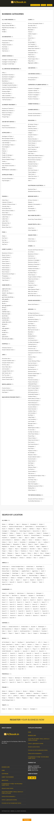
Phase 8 (13, 649)
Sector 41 (37, 611)
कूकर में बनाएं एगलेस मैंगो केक (8, 297)
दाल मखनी (5, 309)
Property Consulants (7, 44)
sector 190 (22, 669)
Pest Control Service (33, 444)
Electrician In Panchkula (34, 264)
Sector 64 (13, 653)
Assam (4, 528)
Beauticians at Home (7, 253)
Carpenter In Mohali (33, 90)
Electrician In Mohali (33, 262)
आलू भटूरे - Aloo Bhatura (8, 293)
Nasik (17, 548)
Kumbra (18, 644)
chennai (22, 557)
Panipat (5, 551)
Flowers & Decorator (33, 382)
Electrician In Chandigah (34, 260)
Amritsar (5, 526)
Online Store (33, 235)
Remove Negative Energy (8, 159)
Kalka (4, 631)
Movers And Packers (33, 304)
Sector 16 (37, 602)
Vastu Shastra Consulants (9, 165)
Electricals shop (32, 189)
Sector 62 (42, 651)
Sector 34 (28, 609)
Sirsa (42, 553)
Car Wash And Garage (34, 342)
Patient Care (31, 54)
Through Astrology (7, 114)
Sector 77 (21, 657)
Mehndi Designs (6, 269)
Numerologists (6, 146)
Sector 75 (5, 657)
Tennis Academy (6, 278)
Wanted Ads (49, 5)
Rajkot (4, 553)
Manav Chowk (16, 575)
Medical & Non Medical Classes (36, 155)
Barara (14, 568)
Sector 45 (21, 613)
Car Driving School (34, 74)
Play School (31, 283)
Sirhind (44, 697)
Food (4, 232)
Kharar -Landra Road (8, 644)
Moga (20, 546)
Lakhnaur (30, 644)
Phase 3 (5, 646)
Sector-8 (33, 580)
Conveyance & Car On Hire (35, 352)
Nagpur (5, 548)
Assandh (34, 626)
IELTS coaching (32, 149)
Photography (5, 276)
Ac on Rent (31, 252)
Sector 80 (46, 657)
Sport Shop (31, 465)
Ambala (42, 524)
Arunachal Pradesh (41, 526)
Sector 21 (28, 604)
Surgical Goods (32, 210)
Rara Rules (5, 46)
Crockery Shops (32, 357)
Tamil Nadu (10, 555)
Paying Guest (6, 42)
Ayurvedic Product (7, 23)
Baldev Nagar (6, 568)
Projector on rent (33, 285)
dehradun (29, 557)
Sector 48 (46, 613)
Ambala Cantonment (14, 626)
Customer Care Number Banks (10, 87)
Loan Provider (32, 421)
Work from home (33, 293)
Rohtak (24, 633)
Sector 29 (43, 606)
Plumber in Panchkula (34, 99)
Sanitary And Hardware (8, 390)
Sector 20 (20, 604)
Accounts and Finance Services (36, 249)
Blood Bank (31, 29)
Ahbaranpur (25, 524)
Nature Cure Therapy (7, 112)
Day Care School (32, 363)
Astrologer (7, 132)
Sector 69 (5, 655)
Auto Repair (31, 323)
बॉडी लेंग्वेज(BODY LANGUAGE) (9, 169)
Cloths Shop (5, 200)
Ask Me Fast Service (9, 121)
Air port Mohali (6, 642)
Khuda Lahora (31, 593)
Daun (14, 642)
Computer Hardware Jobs (8, 360)
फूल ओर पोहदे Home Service (35, 295)
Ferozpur (19, 533)
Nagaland (45, 546)
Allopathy (31, 202)
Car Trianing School (33, 77)
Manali (30, 544)
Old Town (29, 577)
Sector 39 (21, 611)
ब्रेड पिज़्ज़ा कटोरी (6, 318)
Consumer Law (32, 258)
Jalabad (33, 537)
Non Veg (5, 240)
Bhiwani (17, 629)
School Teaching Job (7, 377)
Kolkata (5, 542)
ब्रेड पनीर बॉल (5, 316)
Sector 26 (20, 606)
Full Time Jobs (6, 364)
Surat (4, 555)
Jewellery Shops (32, 411)
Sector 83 (21, 660)
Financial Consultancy (34, 379)
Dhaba (4, 236)
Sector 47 (38, 613)
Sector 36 (44, 609)
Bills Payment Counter (34, 329)
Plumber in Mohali (33, 96)
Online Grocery (32, 241)
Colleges (31, 132)
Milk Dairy (31, 425)
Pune (31, 551)
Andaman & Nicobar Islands (16, 526)
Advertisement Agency (34, 319)
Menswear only (6, 223)
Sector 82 (13, 660)
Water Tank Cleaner (33, 291)
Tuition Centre (32, 174)
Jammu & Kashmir (7, 540)
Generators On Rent (33, 390)
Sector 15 (28, 602)
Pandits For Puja (6, 157)
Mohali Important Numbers (9, 97)
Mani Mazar (15, 595)
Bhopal (39, 528)
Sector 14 (20, 602)
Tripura (26, 555)
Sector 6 (19, 600)
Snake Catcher (32, 461)
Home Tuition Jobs (7, 367)
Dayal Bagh (21, 568)
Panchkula (45, 631)
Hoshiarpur (13, 693)
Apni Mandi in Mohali (7, 79)
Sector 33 (20, 609)
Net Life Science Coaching (35, 159)
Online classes (32, 274)
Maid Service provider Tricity (11, 397)
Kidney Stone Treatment (34, 48)
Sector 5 (12, 600)
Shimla (30, 553)
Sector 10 (47, 600)
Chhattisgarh (14, 531)
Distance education (33, 139)
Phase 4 (30, 646)
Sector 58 (18, 651)
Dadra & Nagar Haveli (25, 531)
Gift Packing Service (33, 392)
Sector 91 (38, 662)
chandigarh (33, 709)
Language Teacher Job (8, 371)
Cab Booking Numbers (8, 83)
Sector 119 (29, 664)
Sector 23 (44, 604)
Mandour (25, 575)
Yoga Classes (6, 280)
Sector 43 (5, 613)
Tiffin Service (6, 242)
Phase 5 (38, 646)
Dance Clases (6, 261)
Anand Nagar (40, 566)
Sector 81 (5, 660)
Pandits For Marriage (7, 155)
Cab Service (32, 68)
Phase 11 (36, 649)
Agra (18, 524)
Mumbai (32, 546)
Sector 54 (44, 615)
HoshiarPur (5, 537)
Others (4, 149)
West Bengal (14, 557)
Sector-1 (19, 580)
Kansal (11, 677)
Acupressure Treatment (8, 108)
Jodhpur (25, 540)
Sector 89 (21, 662)
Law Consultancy (33, 419)
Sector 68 (46, 653)
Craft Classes (6, 259)
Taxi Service (31, 469)
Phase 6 (45, 646)
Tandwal (35, 582)
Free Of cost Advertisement (9, 127)
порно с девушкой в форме (35, 743)
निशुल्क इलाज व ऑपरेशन (33, 63)
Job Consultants (32, 413)
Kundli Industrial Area (26, 631)
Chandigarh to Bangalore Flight (10, 59)
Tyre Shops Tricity (33, 479)
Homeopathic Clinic (33, 46)
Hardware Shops (32, 396)
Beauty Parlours (32, 327)
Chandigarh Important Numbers (10, 85)
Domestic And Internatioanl (35, 113)
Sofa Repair (5, 392)
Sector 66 (30, 653)
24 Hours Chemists (33, 200)
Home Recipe (7, 285)
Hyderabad (14, 537)
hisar (36, 557)
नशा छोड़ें (4, 31)
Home (29, 732)
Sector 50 (13, 615)
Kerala (45, 540)
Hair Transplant (32, 44)
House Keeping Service (34, 404)
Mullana (13, 577)
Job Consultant (6, 369)
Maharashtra (17, 544)
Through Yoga (6, 116)
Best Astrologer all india (8, 138)
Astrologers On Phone (8, 136)
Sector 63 (5, 653)
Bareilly (19, 528)
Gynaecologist (32, 42)
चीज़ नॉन (4, 303)
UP (31, 555)
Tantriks (4, 161)
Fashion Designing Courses (35, 141)
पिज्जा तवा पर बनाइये (6, 314)
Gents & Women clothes (8, 210)
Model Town (6, 577)
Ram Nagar (5, 580)
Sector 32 (13, 609)
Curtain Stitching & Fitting (34, 361)
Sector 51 (21, 615)
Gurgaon (5, 535)
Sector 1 (27, 597)
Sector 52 (28, 615)
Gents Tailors (6, 212)
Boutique (31, 334)
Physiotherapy (32, 56)
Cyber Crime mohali (7, 89)
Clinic (30, 36)
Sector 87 (5, 662)
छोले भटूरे (4, 307)
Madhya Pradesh (7, 544)
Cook (30, 354)
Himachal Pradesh (36, 535)
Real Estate (5, 49)
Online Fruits (31, 228)
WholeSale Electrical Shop (35, 191)
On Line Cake (32, 429)
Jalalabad (21, 693)
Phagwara (25, 697)
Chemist (30, 31)
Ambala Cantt (6, 566)
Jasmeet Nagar (6, 573)
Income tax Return (7, 93)
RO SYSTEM (32, 452)
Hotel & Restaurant (33, 402)
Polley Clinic (31, 61)
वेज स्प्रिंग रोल (5, 332)
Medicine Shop (32, 50)
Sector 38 (13, 611)
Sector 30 (5, 609)
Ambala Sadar (30, 566)
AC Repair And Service (34, 313)
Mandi (37, 544)
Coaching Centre (33, 130)
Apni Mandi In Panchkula (8, 74)
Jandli (43, 571)
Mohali (25, 546)
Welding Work (32, 488)
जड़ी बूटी (4, 29)
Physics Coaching (33, 166)
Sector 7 (26, 600)
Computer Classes (33, 134)
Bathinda (33, 528)
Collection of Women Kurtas (9, 204)
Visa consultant (32, 481)
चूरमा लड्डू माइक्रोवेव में (7, 305)
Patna (17, 551)
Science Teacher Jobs (8, 379)
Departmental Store (33, 365)
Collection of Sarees (7, 202)
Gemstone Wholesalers (8, 178)
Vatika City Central (7, 584)
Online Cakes (32, 239)
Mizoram (13, 546)
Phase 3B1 (13, 646)
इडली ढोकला (5, 295)
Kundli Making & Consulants (9, 140)
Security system (32, 459)
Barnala (25, 528)
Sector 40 (29, 611)
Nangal (11, 548)
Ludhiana (47, 542)
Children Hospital (32, 34)
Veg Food (5, 244)
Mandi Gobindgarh (32, 695)
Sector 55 (5, 617)
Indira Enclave (21, 593)
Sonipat (36, 633)
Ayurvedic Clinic (32, 25)
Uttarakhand (46, 555)
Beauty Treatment (33, 27)
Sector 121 (37, 664)
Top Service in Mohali (35, 495)
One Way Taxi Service (34, 432)
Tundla (41, 582)
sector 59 (5, 669)
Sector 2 (34, 597)
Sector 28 (35, 606)
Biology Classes (32, 126)
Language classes (33, 151)
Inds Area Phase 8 (31, 642)
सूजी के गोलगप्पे (5, 336)
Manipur (43, 544)
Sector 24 (5, 606)
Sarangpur (19, 597)
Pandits (4, 153)
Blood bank (31, 332)
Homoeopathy (32, 208)
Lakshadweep (33, 542)
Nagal (38, 546)
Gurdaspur (46, 533)
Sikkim (36, 553)
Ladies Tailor (5, 221)
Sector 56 (13, 617)
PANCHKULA (6, 674)
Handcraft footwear (7, 214)
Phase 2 (12, 597)
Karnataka (38, 540)
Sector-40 (13, 582)
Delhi (44, 531)
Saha (13, 580)
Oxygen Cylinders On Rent (35, 277)
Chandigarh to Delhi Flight (9, 64)
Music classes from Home (35, 157)
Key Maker (31, 415)
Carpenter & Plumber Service (38, 84)
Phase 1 (5, 597)
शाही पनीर (4, 334)
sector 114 (13, 669)
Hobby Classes (7, 249)
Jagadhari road (26, 571)
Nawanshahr (25, 548)
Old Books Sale (32, 162)
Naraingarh (21, 577)
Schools (30, 168)
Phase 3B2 (22, 646)
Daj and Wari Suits (7, 208)
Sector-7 (26, 580)
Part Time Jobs (6, 375)
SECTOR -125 (45, 649)
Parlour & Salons (32, 438)
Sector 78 (30, 657)
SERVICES (32, 309)
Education (32, 120)
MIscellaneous (7, 384)
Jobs (4, 354)
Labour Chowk (6, 595)
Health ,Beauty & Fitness (34, 398)
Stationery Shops (32, 467)
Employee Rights (6, 91)
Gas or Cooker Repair (34, 388)
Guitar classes (32, 145)
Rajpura (45, 577)
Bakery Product (32, 325)
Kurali (16, 542)
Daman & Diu (37, 531)
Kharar (46, 642)
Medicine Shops (33, 196)
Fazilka (12, 533)
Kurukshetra (24, 542)
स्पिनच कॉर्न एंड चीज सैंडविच (8, 339)
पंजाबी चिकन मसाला (6, 311)
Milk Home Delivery (34, 215)
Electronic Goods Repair (34, 373)
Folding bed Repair (33, 384)
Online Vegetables (33, 230)
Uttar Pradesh (38, 555)
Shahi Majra (6, 666)
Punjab (37, 551)
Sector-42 (20, 582)
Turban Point (31, 477)
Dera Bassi (21, 642)
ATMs (4, 72)
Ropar (17, 553)
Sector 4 (5, 600)
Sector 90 (30, 662)
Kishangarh (40, 593)
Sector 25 (13, 606)
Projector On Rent (33, 450)
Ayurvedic (31, 206)
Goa (25, 533)
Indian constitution (7, 95)
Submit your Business (35, 5)
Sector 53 (36, 615)
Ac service (31, 317)
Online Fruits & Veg (34, 224)
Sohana (14, 666)
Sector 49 (5, 615)
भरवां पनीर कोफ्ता (6, 320)
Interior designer (32, 270)
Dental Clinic (31, 38)
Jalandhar (40, 537)
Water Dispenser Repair (34, 289)
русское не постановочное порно (38, 750)
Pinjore (11, 633)
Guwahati (12, 535)
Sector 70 (13, 655)
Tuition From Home (33, 176)
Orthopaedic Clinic (33, 52)
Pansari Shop (32, 436)
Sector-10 (40, 580)
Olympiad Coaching (33, 164)
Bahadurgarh (42, 626)
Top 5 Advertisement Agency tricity (37, 475)
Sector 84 (30, 660)
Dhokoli (5, 593)
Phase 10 (28, 649)
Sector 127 (46, 664)
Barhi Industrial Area (7, 629)
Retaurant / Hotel (32, 454)
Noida (40, 548)
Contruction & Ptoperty (8, 40)
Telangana (18, 555)
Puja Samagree (6, 180)
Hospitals (6, 344)
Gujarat (39, 533)
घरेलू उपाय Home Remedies (9, 27)
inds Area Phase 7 (41, 666)
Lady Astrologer (6, 142)
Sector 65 (21, 653)
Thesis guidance (32, 172)
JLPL (40, 642)
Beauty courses (6, 255)
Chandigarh (5, 531)
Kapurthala (37, 693)
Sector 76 (13, 657)
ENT (30, 40)
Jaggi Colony (36, 571)
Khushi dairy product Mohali (35, 219)
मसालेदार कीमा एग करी (7, 322)
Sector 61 (34, 651)
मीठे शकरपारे (5, 324)
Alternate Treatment (9, 104)
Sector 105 (13, 664)
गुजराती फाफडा (5, 301)
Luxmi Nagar (31, 573)
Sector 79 (38, 657)
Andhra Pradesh (30, 526)
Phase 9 (20, 649)
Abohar (4, 524)
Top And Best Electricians (35, 501)
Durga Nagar (41, 568)
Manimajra (24, 595)
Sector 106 (21, 664)
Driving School (6, 125)
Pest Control (31, 442)
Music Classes (6, 271)
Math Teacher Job (7, 373)
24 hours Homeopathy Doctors (36, 23)
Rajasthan (44, 551)
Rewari (17, 633)
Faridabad (5, 533)
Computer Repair (32, 346)
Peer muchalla (40, 595)
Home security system (34, 400)
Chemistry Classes (33, 128)
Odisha (46, 548)
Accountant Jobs (6, 358)
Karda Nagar (16, 573)
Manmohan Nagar (34, 575)
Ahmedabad (34, 524)
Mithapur (44, 575)
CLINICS (31, 19)
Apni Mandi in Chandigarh (8, 76)
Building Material (32, 336)
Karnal (31, 540)
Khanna (44, 693)
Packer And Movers (34, 300)
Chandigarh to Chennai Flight (9, 61)
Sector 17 (45, 602)
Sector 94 (5, 664)
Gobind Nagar (16, 571)
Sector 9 (28, 582)
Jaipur (27, 537)
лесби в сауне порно (34, 747)
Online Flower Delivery (34, 434)
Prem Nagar (37, 577)
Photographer (32, 281)
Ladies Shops (6, 216)
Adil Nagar (12, 524)
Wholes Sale (5, 225)
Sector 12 (13, 602)
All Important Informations (11, 69)
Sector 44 (13, 613)
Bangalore (12, 528)
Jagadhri (45, 629)
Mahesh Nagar (6, 575)
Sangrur (24, 553)
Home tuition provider (34, 147)
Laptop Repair (32, 417)
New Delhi (33, 548)
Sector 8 (33, 600)
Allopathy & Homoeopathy (35, 204)
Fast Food (5, 238)
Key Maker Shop (32, 272)
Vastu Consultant (6, 163)
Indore (21, 537)
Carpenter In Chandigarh (34, 88)
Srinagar (48, 553)
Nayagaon (32, 595)
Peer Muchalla (27, 677)
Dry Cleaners (32, 367)
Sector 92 (46, 662)
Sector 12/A (42, 680)
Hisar (38, 629)
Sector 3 (41, 597)
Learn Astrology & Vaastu (8, 144)
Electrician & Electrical (36, 185)
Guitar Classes (6, 267)
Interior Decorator (33, 409)
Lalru (40, 542)
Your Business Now (27, 720)
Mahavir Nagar (40, 573)
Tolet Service (6, 51)
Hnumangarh (47, 535)
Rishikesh (11, 553)
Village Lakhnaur (23, 666)
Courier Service (33, 109)
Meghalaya (5, 546)
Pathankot (11, 697)
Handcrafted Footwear (34, 394)
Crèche (30, 359)
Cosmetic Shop (6, 206)
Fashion (5, 196)
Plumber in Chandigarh (34, 94)
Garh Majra (12, 593)
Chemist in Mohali (34, 104)
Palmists (5, 151)
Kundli (16, 631)
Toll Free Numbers (7, 99)
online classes (32, 178)
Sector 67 (38, 653)
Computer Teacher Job (8, 362)
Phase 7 (5, 649)
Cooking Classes (6, 257)
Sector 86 (46, 660)
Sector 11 (5, 602)
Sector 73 (38, 655)
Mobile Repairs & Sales (34, 427)
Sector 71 (21, 655)
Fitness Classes (6, 263)
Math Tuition (31, 153)
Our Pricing (43, 5)
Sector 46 (30, 613)
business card (32, 735)
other (30, 180)
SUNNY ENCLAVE (8, 651)
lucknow (42, 557)
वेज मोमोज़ (4, 330)
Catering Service (32, 344)
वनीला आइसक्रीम (6, 328)
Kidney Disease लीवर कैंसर (8, 25)
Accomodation (7, 36)
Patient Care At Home (34, 279)
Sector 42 (45, 611)
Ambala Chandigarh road (18, 566)
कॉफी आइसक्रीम (6, 299)
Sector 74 (46, 655)
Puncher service (6, 388)
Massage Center (32, 423)
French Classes (32, 143)
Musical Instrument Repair (9, 274)
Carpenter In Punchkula (34, 92)
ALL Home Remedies (9, 19)
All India (6, 520)
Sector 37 (5, 611)
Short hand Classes (33, 170)
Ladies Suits (5, 219)
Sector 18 (5, 604)
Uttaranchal (5, 557)
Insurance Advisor (33, 407)
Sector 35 (36, 609)
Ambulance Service (7, 347)
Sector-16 (5, 582)
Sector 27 (28, 606)
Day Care (31, 136)
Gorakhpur (32, 533)
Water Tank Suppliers (33, 484)
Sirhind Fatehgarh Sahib (8, 700)
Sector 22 (36, 604)
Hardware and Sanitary (34, 268)
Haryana (27, 535)
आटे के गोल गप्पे (6, 291)
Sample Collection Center (8, 349)
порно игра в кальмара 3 (35, 753)
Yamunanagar (44, 633)
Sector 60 (26, 651)
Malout (24, 544)
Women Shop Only (7, 227)
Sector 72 (30, 655)
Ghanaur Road (6, 571)
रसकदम (4, 326)
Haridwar (20, 535)
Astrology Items (8, 174)
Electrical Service (33, 369)
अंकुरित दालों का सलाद (7, 289)
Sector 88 (13, 662)
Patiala (11, 551)
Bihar (45, 528)
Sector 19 (13, 604)
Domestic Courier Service (34, 115)
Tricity (5, 705)
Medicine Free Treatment (8, 110)
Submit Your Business (8, 777)
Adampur (12, 691)
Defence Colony (31, 568)
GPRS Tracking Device (34, 386)
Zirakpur (32, 666)
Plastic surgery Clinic (33, 59)
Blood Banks (5, 81)
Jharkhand (17, 540)
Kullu (11, 542)
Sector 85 (38, 660)
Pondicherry (24, 551)
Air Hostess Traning (33, 124)
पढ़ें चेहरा (4, 167)
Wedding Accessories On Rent (36, 486)
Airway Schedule (8, 56)
